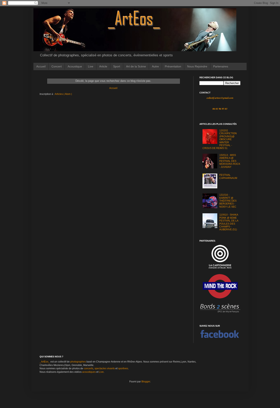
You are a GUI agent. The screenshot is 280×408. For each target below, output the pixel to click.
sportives (123, 368)
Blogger (145, 381)
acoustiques (89, 371)
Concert (56, 66)
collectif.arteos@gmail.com (220, 98)
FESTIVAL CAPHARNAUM (228, 176)
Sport (116, 66)
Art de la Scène (136, 66)
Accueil (41, 66)
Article (103, 66)
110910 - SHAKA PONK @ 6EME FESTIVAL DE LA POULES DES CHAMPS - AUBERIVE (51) (228, 222)
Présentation (173, 66)
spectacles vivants (104, 368)
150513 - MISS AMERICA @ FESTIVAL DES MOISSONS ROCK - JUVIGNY (229, 161)
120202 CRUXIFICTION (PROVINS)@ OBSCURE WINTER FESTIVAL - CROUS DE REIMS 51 (220, 139)
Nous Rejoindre (197, 66)
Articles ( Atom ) (63, 94)
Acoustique (75, 66)
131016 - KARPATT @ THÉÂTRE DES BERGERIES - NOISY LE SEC (228, 200)
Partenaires (220, 66)
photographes (78, 361)
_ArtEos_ (45, 361)
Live (90, 66)
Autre (155, 66)
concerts (88, 368)
